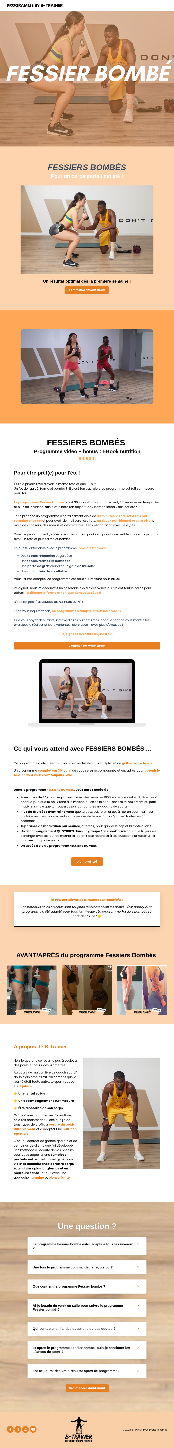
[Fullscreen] (150, 401)
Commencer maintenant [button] (87, 290)
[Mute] (143, 401)
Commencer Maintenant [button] (87, 646)
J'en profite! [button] (87, 861)
